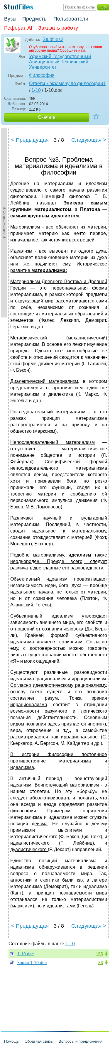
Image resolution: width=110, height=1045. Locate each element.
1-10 (36, 90)
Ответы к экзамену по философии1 (67, 83)
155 (99, 953)
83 (100, 962)
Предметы (35, 19)
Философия (42, 75)
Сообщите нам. (73, 50)
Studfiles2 (53, 39)
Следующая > (88, 140)
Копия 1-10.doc (32, 962)
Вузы (10, 19)
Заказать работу (58, 28)
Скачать (46, 117)
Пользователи (70, 19)
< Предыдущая (30, 140)
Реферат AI (18, 28)
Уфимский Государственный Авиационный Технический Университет (60, 62)
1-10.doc (25, 953)
